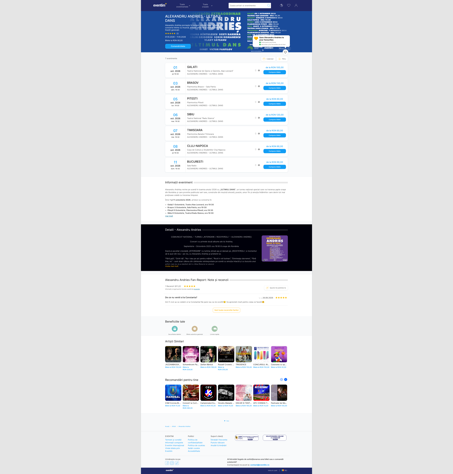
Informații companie (174, 442)
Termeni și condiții (173, 440)
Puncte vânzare (217, 442)
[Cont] (296, 5)
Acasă (167, 426)
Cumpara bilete (275, 72)
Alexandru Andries (184, 426)
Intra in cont (272, 470)
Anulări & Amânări (218, 445)
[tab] (268, 59)
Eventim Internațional (174, 445)
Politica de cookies (196, 445)
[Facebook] (167, 463)
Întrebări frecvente (219, 440)
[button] (285, 379)
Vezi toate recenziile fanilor (226, 310)
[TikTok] (177, 463)
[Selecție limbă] (281, 5)
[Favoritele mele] (288, 5)
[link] (237, 70)
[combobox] (247, 5)
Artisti (174, 426)
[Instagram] (172, 463)
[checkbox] (285, 52)
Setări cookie (194, 448)
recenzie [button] (197, 289)
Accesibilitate (194, 451)
